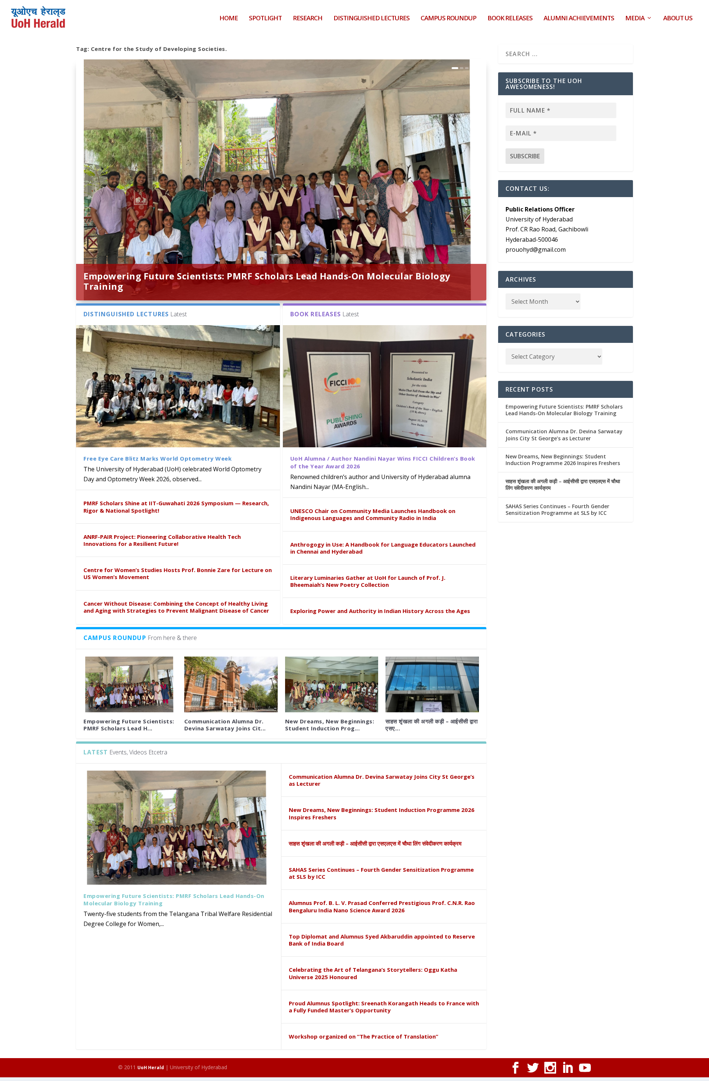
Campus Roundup (448, 18)
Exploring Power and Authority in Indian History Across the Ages (380, 610)
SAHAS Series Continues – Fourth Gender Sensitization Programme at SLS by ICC (381, 873)
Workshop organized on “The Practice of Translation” (363, 1036)
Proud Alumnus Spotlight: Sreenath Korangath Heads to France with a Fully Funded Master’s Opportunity (384, 1006)
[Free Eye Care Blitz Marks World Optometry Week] (178, 386)
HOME (228, 18)
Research (307, 18)
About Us (677, 18)
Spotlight (265, 18)
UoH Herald (150, 1067)
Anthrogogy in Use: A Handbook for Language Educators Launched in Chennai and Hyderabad (383, 548)
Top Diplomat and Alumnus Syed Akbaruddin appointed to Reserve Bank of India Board (382, 940)
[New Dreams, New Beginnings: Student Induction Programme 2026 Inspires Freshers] (332, 685)
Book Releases (509, 18)
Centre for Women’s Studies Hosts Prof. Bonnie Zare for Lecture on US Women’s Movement (177, 573)
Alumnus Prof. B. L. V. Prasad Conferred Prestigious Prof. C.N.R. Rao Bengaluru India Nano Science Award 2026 (382, 906)
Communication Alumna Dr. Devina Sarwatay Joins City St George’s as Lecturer (382, 780)
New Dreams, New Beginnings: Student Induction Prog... (329, 724)
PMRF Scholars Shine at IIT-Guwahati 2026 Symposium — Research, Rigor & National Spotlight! (176, 506)
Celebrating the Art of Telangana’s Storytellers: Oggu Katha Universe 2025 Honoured (373, 973)
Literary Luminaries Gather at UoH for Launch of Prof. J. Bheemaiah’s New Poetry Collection (367, 581)
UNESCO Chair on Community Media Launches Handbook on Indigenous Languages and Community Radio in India (372, 514)
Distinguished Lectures (371, 18)
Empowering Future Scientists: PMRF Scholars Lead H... (128, 724)
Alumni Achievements (579, 18)
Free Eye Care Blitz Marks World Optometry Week (157, 458)
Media (634, 18)
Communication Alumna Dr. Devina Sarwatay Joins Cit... (225, 724)
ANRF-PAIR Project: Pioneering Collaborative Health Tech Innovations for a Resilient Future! (162, 540)
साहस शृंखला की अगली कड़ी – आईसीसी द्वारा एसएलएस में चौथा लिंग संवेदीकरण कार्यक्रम (375, 843)
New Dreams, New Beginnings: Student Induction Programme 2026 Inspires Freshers (382, 813)
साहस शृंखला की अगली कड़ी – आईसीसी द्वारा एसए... (431, 724)
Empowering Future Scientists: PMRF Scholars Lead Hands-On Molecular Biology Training (267, 281)
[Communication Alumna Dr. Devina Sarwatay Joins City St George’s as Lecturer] (231, 685)
